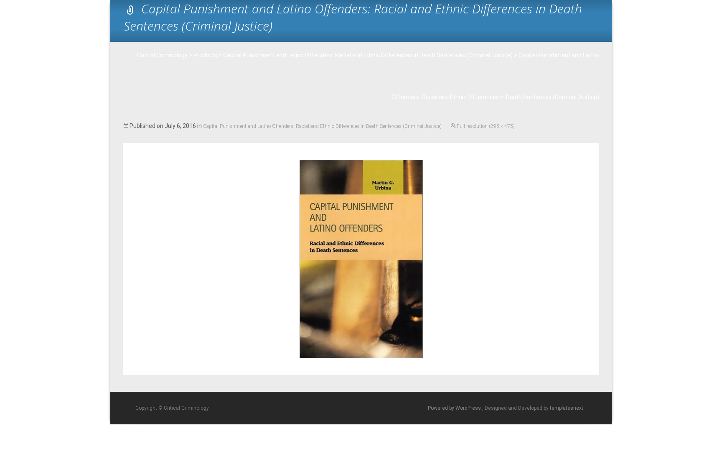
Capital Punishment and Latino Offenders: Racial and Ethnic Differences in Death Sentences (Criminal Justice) (322, 126)
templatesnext (566, 408)
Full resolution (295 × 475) (486, 126)
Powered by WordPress (455, 408)
